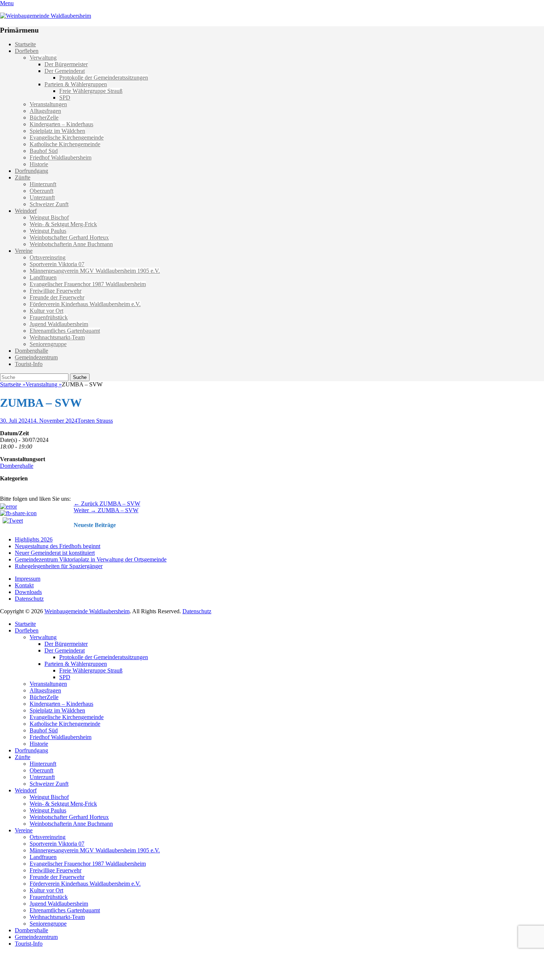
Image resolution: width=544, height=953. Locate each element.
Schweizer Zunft (49, 204)
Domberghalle (31, 351)
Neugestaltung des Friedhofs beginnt (57, 546)
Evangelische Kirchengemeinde (67, 137)
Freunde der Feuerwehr (57, 297)
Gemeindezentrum (36, 357)
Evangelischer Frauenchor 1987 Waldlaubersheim (88, 284)
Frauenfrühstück (49, 317)
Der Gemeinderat (64, 71)
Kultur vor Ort (46, 311)
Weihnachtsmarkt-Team (57, 337)
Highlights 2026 (34, 539)
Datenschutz (29, 598)
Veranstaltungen (48, 104)
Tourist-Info (29, 364)
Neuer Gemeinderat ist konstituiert (55, 553)
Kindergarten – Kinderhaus (61, 124)
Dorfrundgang (31, 171)
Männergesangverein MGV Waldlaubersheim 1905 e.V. (95, 271)
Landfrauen (43, 277)
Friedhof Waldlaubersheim (60, 157)
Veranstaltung (44, 384)
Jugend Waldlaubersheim (59, 324)
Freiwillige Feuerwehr (55, 291)
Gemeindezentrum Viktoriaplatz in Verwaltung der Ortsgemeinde (91, 559)
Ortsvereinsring (48, 257)
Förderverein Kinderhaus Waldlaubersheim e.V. (85, 304)
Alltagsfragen (45, 111)
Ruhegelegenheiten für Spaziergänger (59, 566)
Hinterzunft (43, 184)
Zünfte (22, 177)
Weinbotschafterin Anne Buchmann (71, 244)
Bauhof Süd (44, 151)
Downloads (28, 592)
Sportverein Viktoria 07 (57, 264)
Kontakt (24, 585)
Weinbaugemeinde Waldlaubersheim (87, 611)
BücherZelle (44, 117)
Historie (39, 164)
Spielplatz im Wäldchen (57, 131)
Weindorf (26, 211)
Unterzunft (42, 197)
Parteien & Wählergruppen (75, 84)
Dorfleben (26, 51)
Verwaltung (43, 57)
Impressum (27, 579)
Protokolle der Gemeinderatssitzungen (103, 77)
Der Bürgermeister (66, 64)
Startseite (25, 44)
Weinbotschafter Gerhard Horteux (69, 237)
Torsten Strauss (95, 420)
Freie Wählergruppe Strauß (90, 91)
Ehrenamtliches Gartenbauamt (65, 331)
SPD (64, 97)
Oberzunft (41, 191)
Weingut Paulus (48, 231)
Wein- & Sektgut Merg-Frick (63, 224)
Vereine (24, 251)
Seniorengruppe (48, 344)
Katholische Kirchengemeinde (65, 144)
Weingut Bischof (49, 217)
